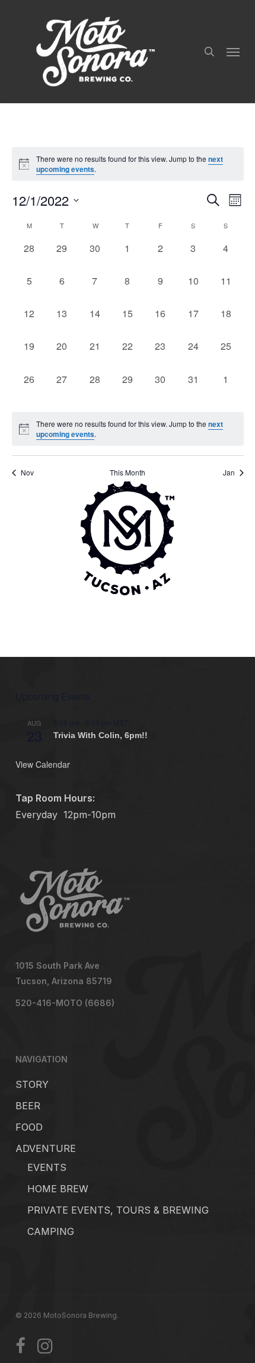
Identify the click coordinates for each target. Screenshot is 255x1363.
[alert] (128, 429)
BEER (27, 1106)
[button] (233, 52)
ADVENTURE (45, 1148)
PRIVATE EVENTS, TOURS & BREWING (118, 1210)
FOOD (29, 1127)
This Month (127, 472)
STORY (32, 1084)
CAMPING (50, 1231)
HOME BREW (57, 1189)
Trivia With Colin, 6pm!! (100, 735)
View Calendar (42, 764)
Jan (229, 472)
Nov (27, 472)
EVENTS (46, 1167)
